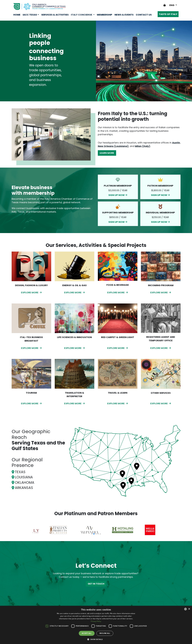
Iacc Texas (30, 14)
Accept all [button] (87, 633)
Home (16, 14)
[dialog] (96, 625)
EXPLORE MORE (30, 292)
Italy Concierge (82, 14)
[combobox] (185, 609)
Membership (104, 14)
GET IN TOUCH (96, 583)
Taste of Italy (168, 14)
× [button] (189, 609)
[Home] (39, 6)
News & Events (124, 14)
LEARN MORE (107, 153)
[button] (96, 639)
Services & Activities (55, 14)
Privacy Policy (96, 621)
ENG (172, 5)
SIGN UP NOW (118, 186)
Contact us (144, 14)
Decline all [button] (105, 633)
